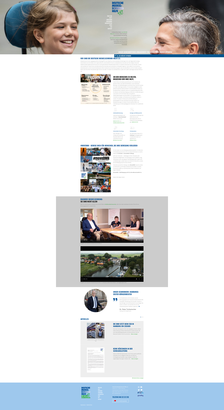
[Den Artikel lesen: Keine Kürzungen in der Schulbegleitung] (95, 372)
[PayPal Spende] (141, 393)
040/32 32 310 (116, 121)
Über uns (109, 16)
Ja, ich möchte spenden (121, 401)
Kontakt (110, 29)
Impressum (83, 405)
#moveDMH (109, 20)
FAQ (111, 27)
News (110, 25)
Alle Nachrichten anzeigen (138, 378)
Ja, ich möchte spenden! (124, 56)
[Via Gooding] (141, 396)
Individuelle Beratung (118, 113)
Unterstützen (108, 23)
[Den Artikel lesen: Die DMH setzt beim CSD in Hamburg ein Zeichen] (95, 338)
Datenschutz (89, 405)
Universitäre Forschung (118, 131)
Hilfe (110, 18)
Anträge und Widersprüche (136, 113)
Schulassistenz (133, 131)
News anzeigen (134, 334)
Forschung (109, 21)
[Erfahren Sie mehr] (117, 140)
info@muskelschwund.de (118, 122)
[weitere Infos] (133, 140)
